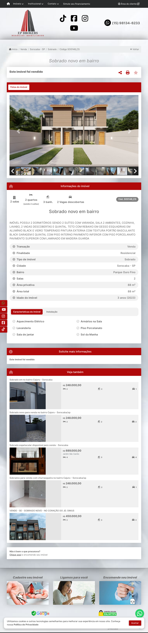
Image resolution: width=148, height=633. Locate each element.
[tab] (18, 87)
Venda (23, 49)
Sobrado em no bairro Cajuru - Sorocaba (31, 379)
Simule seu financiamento (76, 3)
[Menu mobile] (8, 3)
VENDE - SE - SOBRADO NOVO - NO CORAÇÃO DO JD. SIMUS (42, 510)
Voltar (135, 49)
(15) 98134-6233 (126, 23)
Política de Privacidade (26, 624)
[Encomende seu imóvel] (120, 593)
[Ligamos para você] (74, 593)
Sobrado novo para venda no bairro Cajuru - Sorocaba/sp (40, 412)
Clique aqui (15, 554)
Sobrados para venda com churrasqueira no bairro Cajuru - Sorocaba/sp (48, 478)
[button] (19, 131)
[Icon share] (62, 18)
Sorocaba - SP (37, 49)
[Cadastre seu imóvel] (28, 593)
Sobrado (52, 49)
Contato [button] (52, 3)
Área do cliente (128, 3)
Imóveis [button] (17, 3)
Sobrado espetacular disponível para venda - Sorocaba (39, 445)
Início (14, 49)
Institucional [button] (34, 3)
